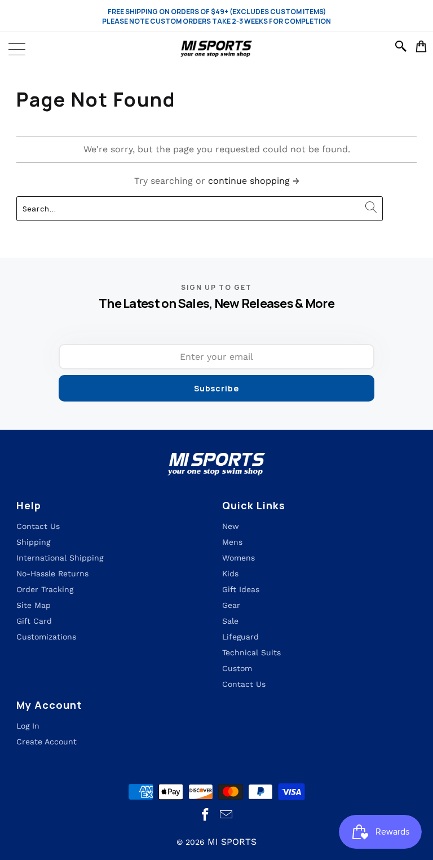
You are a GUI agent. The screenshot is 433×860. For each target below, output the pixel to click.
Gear (231, 605)
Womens (238, 557)
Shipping (33, 541)
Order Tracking (44, 589)
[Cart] (421, 46)
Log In (27, 725)
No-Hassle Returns (52, 573)
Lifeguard (240, 636)
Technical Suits (251, 652)
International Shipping (59, 557)
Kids (230, 573)
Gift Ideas (240, 589)
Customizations (46, 636)
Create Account (46, 741)
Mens (232, 541)
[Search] (403, 46)
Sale (230, 620)
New (230, 526)
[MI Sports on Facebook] (205, 815)
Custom (237, 668)
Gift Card (34, 620)
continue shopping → (253, 180)
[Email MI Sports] (226, 815)
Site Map (33, 605)
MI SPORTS (232, 841)
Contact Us (244, 684)
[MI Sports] (217, 49)
